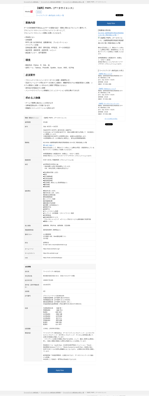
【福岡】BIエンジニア (105, 74)
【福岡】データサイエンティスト (108, 103)
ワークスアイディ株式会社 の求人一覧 (73, 2)
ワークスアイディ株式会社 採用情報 (51, 2)
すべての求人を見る (111, 118)
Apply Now (60, 370)
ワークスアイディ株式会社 (31, 2)
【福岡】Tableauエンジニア (107, 88)
